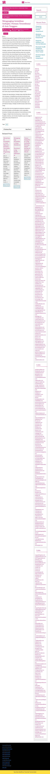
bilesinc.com (38, 430)
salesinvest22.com (39, 277)
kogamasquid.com (39, 534)
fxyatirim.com (38, 165)
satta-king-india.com (39, 195)
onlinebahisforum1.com (40, 123)
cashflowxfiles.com (39, 640)
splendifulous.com (39, 221)
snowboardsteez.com (40, 635)
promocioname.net (39, 448)
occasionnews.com (39, 726)
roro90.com (37, 567)
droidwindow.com (39, 285)
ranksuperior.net (39, 715)
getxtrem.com (38, 643)
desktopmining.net (39, 523)
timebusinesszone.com (40, 729)
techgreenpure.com (39, 176)
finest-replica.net (39, 272)
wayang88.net (38, 237)
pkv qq (36, 71)
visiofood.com (38, 283)
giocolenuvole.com (39, 159)
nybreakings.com (39, 311)
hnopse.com (38, 724)
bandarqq (37, 85)
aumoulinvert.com (39, 503)
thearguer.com (38, 648)
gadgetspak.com (39, 207)
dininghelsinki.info (39, 243)
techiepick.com (38, 293)
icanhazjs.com (38, 511)
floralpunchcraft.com (39, 653)
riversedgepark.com (39, 131)
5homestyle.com (39, 545)
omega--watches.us (39, 385)
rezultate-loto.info (39, 219)
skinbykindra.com (39, 339)
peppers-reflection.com (40, 730)
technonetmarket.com (40, 257)
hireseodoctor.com (39, 210)
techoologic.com (39, 299)
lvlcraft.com (37, 185)
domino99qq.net (39, 561)
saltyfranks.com (38, 422)
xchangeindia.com (39, 317)
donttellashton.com (39, 564)
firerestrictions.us (39, 456)
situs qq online (38, 74)
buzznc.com (38, 336)
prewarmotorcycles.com (40, 402)
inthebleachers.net (39, 525)
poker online (38, 92)
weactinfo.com (38, 645)
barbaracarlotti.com (39, 522)
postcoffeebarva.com (40, 603)
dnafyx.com (37, 157)
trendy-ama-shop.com (40, 280)
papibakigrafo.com (39, 509)
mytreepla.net (38, 215)
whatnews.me (38, 269)
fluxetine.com (38, 492)
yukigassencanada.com (40, 196)
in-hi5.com (37, 570)
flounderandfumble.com (40, 249)
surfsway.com (38, 181)
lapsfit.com (37, 212)
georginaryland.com (39, 476)
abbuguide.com (38, 167)
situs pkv (37, 70)
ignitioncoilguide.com (40, 352)
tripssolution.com (39, 193)
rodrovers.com (38, 191)
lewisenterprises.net (39, 153)
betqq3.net (37, 495)
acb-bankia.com (38, 671)
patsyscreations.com (40, 139)
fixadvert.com (38, 391)
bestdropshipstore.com (40, 177)
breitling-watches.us (39, 386)
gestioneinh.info (38, 274)
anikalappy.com (38, 241)
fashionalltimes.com (39, 327)
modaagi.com (38, 433)
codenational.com (39, 342)
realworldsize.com (39, 611)
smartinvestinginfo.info (40, 254)
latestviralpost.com (39, 625)
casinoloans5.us (39, 497)
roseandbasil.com (39, 478)
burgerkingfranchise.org (40, 607)
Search (38, 10)
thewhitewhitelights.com (40, 480)
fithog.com (37, 472)
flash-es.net (37, 673)
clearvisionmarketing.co (40, 266)
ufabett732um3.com (39, 260)
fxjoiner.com (38, 338)
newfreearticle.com (39, 626)
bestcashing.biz (38, 455)
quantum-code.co (39, 268)
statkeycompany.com (40, 413)
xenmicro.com (38, 148)
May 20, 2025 (7, 29)
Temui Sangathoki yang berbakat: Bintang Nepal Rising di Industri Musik (27, 145)
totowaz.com (38, 702)
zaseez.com (38, 132)
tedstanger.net (38, 258)
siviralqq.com (38, 677)
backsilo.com (38, 676)
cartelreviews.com (39, 179)
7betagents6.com (39, 201)
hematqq (4, 763)
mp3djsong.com (38, 375)
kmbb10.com (38, 642)
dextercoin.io (38, 540)
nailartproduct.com (39, 182)
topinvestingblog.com (40, 417)
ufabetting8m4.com (39, 226)
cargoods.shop (38, 583)
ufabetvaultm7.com (39, 230)
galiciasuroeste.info (39, 436)
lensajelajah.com (39, 143)
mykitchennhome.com (40, 501)
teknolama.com (38, 612)
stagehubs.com (38, 117)
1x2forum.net (38, 118)
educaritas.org (38, 142)
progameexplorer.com (40, 344)
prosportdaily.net (39, 275)
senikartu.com (38, 575)
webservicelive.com (39, 359)
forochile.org (38, 444)
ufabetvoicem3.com (39, 233)
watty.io (37, 578)
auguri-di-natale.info (39, 382)
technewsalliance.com (40, 255)
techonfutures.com (39, 297)
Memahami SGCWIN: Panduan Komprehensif (40, 36)
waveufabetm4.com (39, 235)
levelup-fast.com (39, 213)
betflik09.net (38, 145)
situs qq (37, 68)
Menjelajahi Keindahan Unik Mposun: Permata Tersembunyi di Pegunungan (7, 145)
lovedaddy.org (38, 665)
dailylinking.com (39, 156)
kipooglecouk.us (39, 500)
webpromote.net (39, 467)
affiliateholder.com (39, 737)
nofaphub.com (38, 135)
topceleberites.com (39, 224)
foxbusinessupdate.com (40, 663)
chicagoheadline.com (40, 125)
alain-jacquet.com (39, 592)
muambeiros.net (39, 459)
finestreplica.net (38, 247)
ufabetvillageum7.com (40, 232)
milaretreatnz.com (39, 431)
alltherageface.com (39, 341)
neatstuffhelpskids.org (40, 441)
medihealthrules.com (40, 303)
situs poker (37, 78)
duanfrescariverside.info (40, 244)
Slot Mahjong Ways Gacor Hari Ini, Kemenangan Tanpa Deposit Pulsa (15, 8)
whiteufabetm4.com (39, 240)
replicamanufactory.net (40, 218)
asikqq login (38, 95)
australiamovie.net (39, 372)
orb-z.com (37, 615)
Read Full (6, 185)
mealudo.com (38, 657)
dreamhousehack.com (40, 321)
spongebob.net (38, 598)
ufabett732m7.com (39, 282)
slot (7, 124)
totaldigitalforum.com (40, 328)
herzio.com (37, 569)
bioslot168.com (38, 355)
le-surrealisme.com (39, 406)
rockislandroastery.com (40, 345)
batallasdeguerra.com (40, 438)
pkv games (37, 93)
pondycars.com (38, 296)
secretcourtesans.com (40, 121)
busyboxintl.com (39, 600)
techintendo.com (39, 174)
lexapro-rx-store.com (40, 526)
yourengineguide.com (40, 310)
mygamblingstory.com (40, 555)
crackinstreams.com (39, 205)
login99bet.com (38, 120)
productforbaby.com (39, 614)
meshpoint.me (38, 597)
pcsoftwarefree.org (39, 154)
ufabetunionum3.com (40, 227)
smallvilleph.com (39, 434)
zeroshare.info (38, 428)
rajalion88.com (38, 128)
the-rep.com (38, 420)
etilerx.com (37, 246)
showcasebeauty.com (40, 408)
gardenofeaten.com (39, 629)
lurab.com (37, 350)
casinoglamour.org (39, 539)
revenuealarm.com (39, 349)
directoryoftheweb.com (40, 562)
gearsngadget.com (39, 209)
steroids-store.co (39, 469)
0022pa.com (38, 427)
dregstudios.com (39, 439)
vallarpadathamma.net (40, 609)
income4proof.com (39, 140)
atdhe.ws (37, 481)
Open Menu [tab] (27, 2)
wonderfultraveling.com (40, 447)
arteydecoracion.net (39, 470)
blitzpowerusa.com (39, 628)
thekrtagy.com (38, 316)
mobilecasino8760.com (40, 494)
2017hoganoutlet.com (40, 558)
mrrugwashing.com (39, 670)
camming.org (38, 126)
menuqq (4, 745)
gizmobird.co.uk (38, 374)
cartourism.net (38, 515)
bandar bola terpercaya (40, 81)
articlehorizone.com (39, 198)
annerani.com (38, 424)
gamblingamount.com (40, 721)
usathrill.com (38, 305)
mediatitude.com (39, 400)
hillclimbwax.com (39, 723)
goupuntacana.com (39, 129)
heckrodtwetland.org (39, 483)
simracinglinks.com (39, 403)
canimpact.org (38, 512)
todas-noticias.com (39, 573)
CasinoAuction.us (39, 498)
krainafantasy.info (39, 572)
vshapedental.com (39, 307)
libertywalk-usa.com (39, 371)
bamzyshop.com (39, 294)
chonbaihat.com (38, 462)
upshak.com (38, 674)
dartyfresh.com (38, 151)
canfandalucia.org (39, 308)
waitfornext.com (38, 265)
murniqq (7, 762)
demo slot (37, 98)
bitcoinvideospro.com (40, 587)
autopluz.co (37, 392)
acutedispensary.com (40, 695)
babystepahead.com (39, 716)
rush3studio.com (39, 565)
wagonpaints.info (39, 263)
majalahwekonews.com (40, 556)
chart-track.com (38, 445)
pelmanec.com (38, 559)
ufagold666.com (39, 288)
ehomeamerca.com (39, 173)
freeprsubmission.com (40, 286)
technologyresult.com (40, 168)
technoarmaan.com (39, 330)
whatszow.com (38, 171)
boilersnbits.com (39, 623)
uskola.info (37, 261)
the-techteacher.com (39, 322)
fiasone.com (38, 654)
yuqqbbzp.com (38, 199)
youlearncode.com (39, 163)
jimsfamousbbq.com (39, 369)
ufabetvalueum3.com (40, 229)
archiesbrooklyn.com (40, 458)
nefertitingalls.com (39, 137)
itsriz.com (37, 581)
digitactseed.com (39, 184)
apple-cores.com (39, 517)
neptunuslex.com (39, 380)
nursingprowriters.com (40, 690)
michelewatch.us (39, 383)
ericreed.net (38, 490)
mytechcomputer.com (40, 353)
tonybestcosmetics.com (40, 335)
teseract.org (37, 279)
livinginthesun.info (39, 579)
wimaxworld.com (39, 450)
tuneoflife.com (38, 732)
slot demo (37, 82)
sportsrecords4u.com (40, 223)
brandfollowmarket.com (40, 707)
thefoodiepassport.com (40, 504)
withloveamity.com (39, 162)
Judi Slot (5, 12)
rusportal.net (38, 576)
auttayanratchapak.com (40, 601)
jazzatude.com (38, 425)
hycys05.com (38, 631)
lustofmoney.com (39, 727)
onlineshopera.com (39, 149)
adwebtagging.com (39, 713)
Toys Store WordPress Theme (20, 772)
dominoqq (37, 104)
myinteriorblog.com (39, 289)
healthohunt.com (39, 251)
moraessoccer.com (39, 442)
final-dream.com (39, 271)
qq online (37, 73)
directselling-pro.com (40, 347)
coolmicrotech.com (39, 319)
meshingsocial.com (39, 646)
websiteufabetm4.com (40, 238)
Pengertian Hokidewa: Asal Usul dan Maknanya (41, 42)
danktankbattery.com (40, 656)
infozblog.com (38, 461)
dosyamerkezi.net (39, 405)
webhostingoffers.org (40, 170)
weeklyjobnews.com (39, 709)
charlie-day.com (38, 659)
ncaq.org (37, 146)
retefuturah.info (38, 252)
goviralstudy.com (39, 514)
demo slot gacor (38, 101)
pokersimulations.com (40, 216)
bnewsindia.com (39, 291)
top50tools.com (38, 419)
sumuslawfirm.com (39, 688)
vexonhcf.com (38, 396)
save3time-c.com (39, 394)
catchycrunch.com (39, 134)
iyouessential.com (39, 160)
